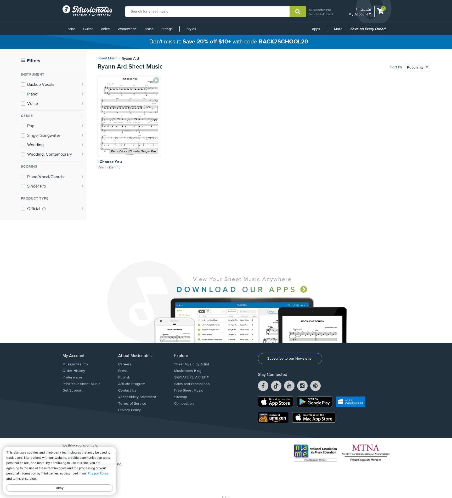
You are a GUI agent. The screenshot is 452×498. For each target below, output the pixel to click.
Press (123, 371)
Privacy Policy (129, 410)
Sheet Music (107, 58)
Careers (124, 364)
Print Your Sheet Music (81, 384)
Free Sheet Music (188, 390)
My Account (358, 14)
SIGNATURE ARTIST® (191, 377)
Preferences (73, 377)
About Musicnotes (134, 356)
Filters (30, 60)
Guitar (88, 29)
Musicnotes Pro (320, 10)
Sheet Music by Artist (191, 364)
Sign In (366, 9)
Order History (74, 371)
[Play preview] (156, 80)
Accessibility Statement (137, 397)
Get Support (72, 390)
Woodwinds (127, 29)
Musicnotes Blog (188, 371)
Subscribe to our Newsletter (290, 358)
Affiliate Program (131, 384)
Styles (191, 29)
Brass (149, 29)
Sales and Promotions (192, 384)
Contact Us (127, 390)
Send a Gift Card (321, 14)
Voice (105, 29)
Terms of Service (132, 403)
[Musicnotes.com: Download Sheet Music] (87, 11)
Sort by (396, 67)
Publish (124, 377)
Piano (70, 29)
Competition (184, 403)
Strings (167, 29)
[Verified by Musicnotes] (44, 208)
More (340, 31)
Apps (316, 29)
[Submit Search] (298, 11)
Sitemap (180, 397)
